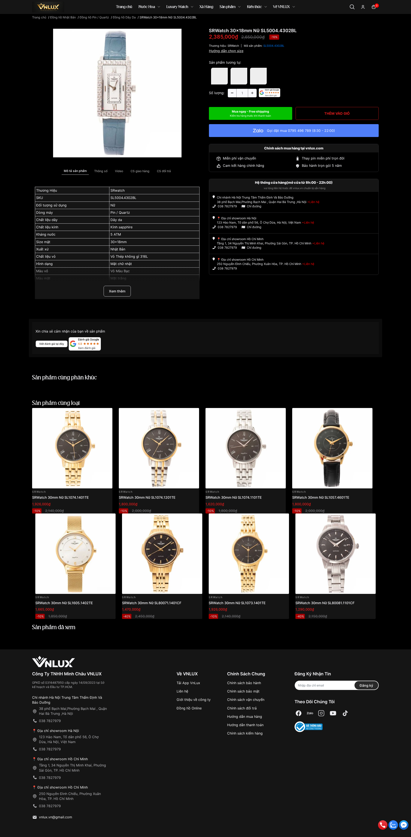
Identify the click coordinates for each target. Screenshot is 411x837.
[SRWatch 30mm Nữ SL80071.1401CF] (162, 553)
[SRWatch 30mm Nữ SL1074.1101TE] (246, 448)
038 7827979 (227, 206)
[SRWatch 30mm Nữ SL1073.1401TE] (249, 553)
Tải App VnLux (188, 683)
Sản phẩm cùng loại (56, 403)
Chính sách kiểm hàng (245, 733)
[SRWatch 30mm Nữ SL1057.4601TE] (332, 448)
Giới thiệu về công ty (194, 699)
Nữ (112, 205)
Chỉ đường (254, 206)
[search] (267, 21)
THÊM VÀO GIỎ (337, 113)
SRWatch (233, 45)
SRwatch (117, 190)
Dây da (116, 220)
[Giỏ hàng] (373, 6)
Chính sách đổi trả (242, 708)
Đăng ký (366, 685)
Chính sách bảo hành (244, 683)
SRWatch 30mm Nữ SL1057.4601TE (320, 497)
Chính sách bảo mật (243, 691)
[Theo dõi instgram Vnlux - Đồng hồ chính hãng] (321, 713)
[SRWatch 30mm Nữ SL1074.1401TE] (72, 448)
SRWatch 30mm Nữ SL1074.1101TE (234, 497)
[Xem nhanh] (107, 413)
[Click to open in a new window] (117, 93)
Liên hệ (182, 691)
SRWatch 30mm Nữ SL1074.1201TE (147, 497)
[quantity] (232, 93)
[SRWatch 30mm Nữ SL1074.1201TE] (159, 448)
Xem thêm (117, 291)
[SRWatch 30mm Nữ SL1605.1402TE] (75, 553)
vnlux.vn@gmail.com (55, 817)
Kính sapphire (121, 227)
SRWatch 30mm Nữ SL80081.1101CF (324, 603)
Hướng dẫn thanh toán (245, 725)
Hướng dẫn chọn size (226, 51)
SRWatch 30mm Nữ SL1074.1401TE (60, 497)
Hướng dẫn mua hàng (244, 716)
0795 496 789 (299, 130)
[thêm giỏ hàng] (97, 413)
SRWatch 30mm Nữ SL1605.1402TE (64, 603)
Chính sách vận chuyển (245, 699)
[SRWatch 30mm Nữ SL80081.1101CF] (335, 553)
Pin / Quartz (120, 212)
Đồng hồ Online (189, 708)
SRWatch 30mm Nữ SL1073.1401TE (237, 603)
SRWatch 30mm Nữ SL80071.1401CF (151, 603)
